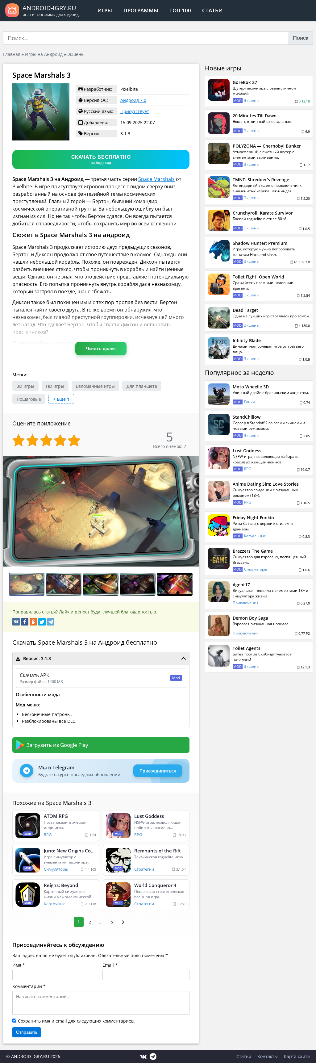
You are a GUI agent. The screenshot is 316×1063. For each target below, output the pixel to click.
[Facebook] (24, 622)
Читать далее (101, 348)
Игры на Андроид (44, 54)
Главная (11, 54)
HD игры (55, 386)
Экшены (76, 54)
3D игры (25, 386)
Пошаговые (29, 399)
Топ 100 (180, 10)
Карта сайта (297, 1056)
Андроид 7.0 (133, 100)
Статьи (212, 10)
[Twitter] (42, 622)
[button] (193, 462)
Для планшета (142, 386)
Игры (105, 10)
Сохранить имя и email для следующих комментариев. (76, 1021)
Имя (16, 965)
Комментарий (27, 986)
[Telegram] (50, 622)
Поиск (300, 38)
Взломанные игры (95, 386)
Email (108, 965)
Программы (140, 10)
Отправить (26, 1032)
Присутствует (134, 111)
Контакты (267, 1056)
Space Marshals (156, 179)
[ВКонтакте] (16, 622)
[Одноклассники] (33, 622)
